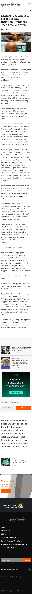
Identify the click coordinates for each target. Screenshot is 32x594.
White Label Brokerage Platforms (14, 544)
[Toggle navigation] (29, 5)
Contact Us (6, 491)
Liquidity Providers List (10, 537)
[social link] (30, 569)
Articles (4, 531)
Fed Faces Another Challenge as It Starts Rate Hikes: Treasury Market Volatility (21, 348)
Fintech (14, 465)
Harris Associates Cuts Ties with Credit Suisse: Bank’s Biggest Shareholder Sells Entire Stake (20, 363)
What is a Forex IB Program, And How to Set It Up (20, 461)
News (3, 527)
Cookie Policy (5, 580)
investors (5, 124)
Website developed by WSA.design (11, 577)
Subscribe (23, 407)
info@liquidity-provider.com (9, 570)
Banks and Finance (17, 353)
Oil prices (4, 247)
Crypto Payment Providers (11, 541)
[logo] (10, 4)
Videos (3, 534)
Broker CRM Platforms (9, 548)
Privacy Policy (5, 583)
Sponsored (25, 373)
